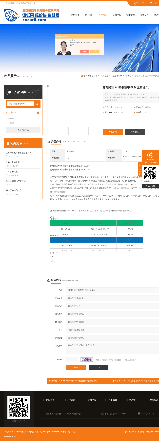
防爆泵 (128, 76)
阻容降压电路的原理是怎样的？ (20, 153)
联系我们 (135, 132)
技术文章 (130, 15)
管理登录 (149, 432)
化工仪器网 (139, 432)
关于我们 (89, 15)
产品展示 (103, 15)
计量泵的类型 (12, 171)
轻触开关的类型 (13, 162)
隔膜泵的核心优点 (14, 190)
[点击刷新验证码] (86, 359)
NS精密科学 (117, 76)
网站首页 (75, 15)
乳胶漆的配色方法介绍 (16, 181)
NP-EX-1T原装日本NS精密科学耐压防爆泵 (78, 381)
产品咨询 (113, 132)
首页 (95, 76)
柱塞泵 (12, 123)
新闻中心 (117, 15)
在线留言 (144, 15)
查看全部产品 (23, 130)
